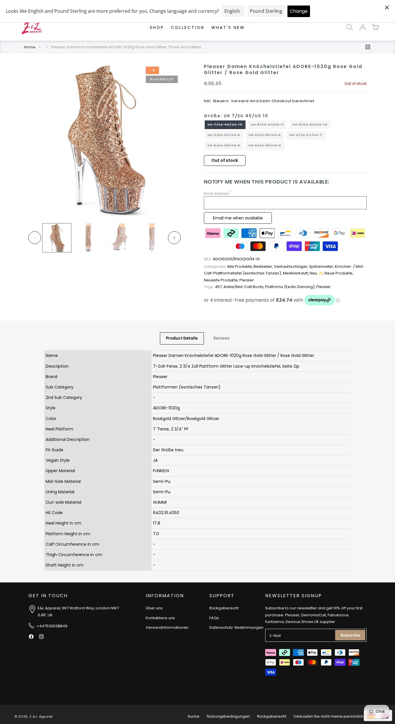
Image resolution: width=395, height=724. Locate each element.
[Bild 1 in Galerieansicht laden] (57, 237)
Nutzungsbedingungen (228, 716)
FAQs (214, 617)
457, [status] (214, 286)
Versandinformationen (167, 627)
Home (30, 47)
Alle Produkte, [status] (229, 266)
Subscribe (350, 635)
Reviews (221, 338)
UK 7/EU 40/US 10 (227, 125)
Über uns (154, 608)
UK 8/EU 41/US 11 (269, 125)
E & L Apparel (41, 716)
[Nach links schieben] (34, 237)
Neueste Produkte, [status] (221, 280)
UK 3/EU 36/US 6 (266, 136)
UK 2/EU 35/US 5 (225, 136)
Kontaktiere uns (160, 617)
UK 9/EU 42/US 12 (312, 125)
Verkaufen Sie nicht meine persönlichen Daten (337, 716)
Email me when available (238, 218)
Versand (240, 101)
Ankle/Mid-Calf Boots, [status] (244, 286)
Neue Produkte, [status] (338, 273)
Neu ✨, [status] (317, 273)
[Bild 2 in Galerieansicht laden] (88, 237)
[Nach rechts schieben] (174, 237)
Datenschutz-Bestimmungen (236, 627)
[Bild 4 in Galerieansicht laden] (151, 237)
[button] (350, 27)
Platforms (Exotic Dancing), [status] (290, 286)
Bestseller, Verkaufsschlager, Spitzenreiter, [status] (294, 266)
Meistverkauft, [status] (296, 273)
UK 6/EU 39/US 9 (266, 146)
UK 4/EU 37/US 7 (307, 136)
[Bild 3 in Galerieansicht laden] (120, 237)
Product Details (182, 338)
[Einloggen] (362, 27)
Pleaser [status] (246, 280)
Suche (194, 716)
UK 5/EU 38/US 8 (225, 146)
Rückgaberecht (224, 608)
